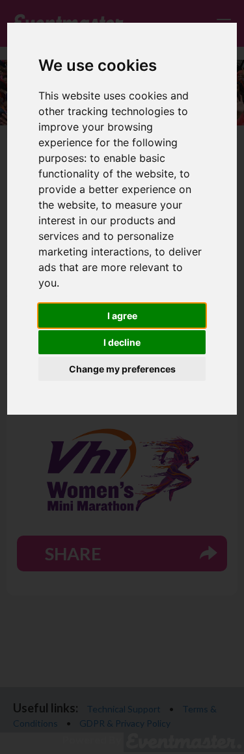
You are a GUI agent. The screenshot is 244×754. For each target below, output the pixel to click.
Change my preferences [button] (122, 368)
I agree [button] (122, 315)
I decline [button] (122, 342)
